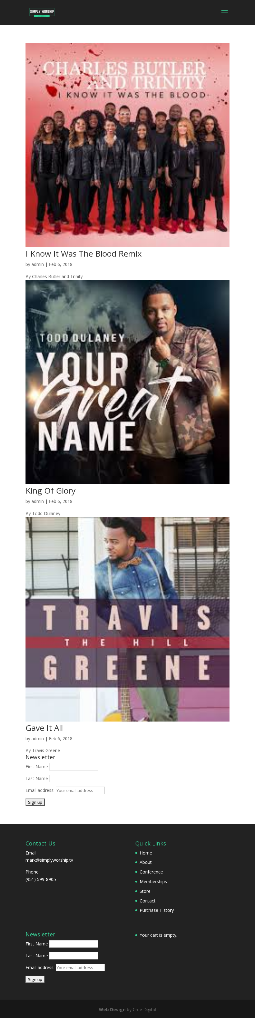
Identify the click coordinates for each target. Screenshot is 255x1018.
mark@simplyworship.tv (49, 860)
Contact (147, 901)
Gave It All (44, 727)
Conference (151, 872)
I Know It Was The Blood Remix (84, 253)
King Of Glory (51, 490)
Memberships (153, 881)
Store (145, 891)
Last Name (37, 778)
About (146, 862)
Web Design (112, 1009)
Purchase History (157, 910)
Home (146, 853)
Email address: (41, 790)
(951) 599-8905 (41, 879)
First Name (37, 766)
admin (37, 264)
